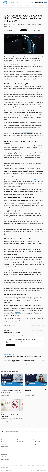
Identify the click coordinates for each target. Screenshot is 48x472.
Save (34, 30)
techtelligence (9, 470)
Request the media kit (5, 459)
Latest (7, 6)
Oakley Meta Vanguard (28, 132)
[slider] (29, 30)
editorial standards (35, 465)
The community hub (4, 452)
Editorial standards (36, 439)
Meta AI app (31, 249)
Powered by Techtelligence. (42, 431)
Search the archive (4, 446)
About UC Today (36, 444)
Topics (33, 6)
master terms (29, 465)
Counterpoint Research (34, 179)
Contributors (3, 456)
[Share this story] (43, 30)
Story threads (3, 443)
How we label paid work (37, 443)
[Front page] (3, 6)
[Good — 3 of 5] (15, 325)
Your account (19, 443)
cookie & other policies (14, 465)
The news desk (4, 457)
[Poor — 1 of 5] (11, 325)
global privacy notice (5, 465)
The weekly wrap (20, 441)
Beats (27, 6)
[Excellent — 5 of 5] (18, 325)
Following (20, 6)
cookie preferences (4, 467)
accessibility (42, 465)
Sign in (32, 2)
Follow (38, 30)
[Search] (30, 2)
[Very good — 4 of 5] (16, 325)
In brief (13, 6)
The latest (3, 439)
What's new (3, 447)
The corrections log (36, 441)
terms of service (23, 465)
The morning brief (20, 439)
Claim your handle (39, 2)
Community (40, 6)
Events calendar (4, 454)
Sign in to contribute (10, 345)
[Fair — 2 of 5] (13, 325)
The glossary (3, 444)
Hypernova (17, 312)
